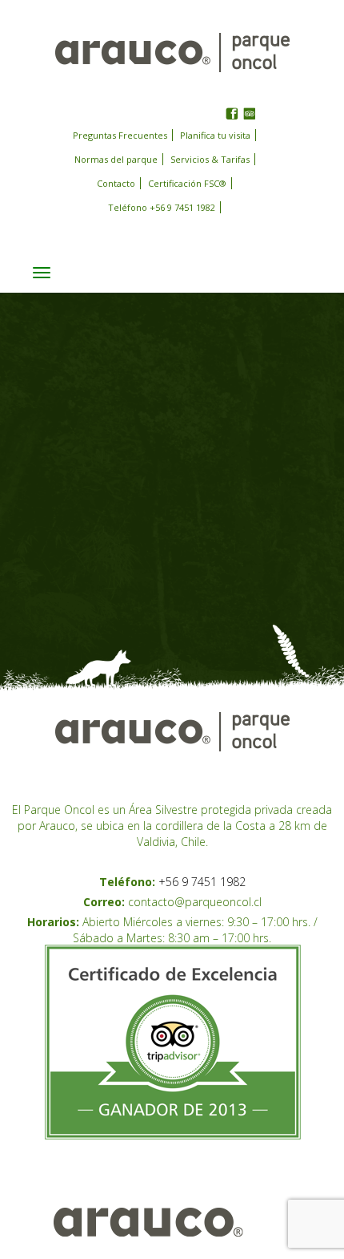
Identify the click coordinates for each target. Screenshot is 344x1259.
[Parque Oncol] (172, 51)
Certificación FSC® (187, 183)
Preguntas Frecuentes (120, 135)
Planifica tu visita (215, 135)
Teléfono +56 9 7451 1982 (161, 207)
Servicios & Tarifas (210, 159)
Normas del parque (116, 159)
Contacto (116, 183)
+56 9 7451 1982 (202, 881)
